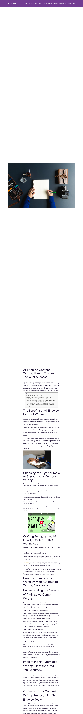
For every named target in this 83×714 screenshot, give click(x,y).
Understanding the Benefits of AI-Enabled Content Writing (40, 401)
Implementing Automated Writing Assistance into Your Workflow (41, 403)
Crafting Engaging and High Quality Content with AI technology (40, 398)
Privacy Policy (62, 3)
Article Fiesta (12, 3)
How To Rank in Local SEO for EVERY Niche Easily (46, 3)
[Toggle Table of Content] (55, 394)
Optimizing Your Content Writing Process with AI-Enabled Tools (41, 404)
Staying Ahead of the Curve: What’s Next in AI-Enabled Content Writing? (42, 406)
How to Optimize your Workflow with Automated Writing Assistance (41, 400)
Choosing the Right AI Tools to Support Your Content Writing (39, 397)
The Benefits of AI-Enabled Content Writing (35, 395)
